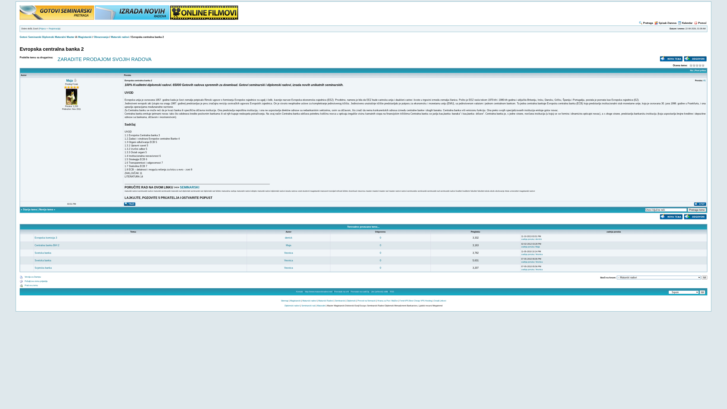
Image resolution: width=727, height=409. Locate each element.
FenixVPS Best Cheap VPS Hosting (415, 301)
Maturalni (60, 37)
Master (70, 37)
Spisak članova (667, 23)
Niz (691, 70)
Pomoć (702, 23)
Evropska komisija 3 (46, 237)
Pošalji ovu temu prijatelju (36, 281)
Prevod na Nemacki (366, 301)
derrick (288, 237)
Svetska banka (43, 252)
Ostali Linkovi (440, 301)
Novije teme (46, 209)
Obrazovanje (101, 37)
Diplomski (48, 37)
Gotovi (24, 37)
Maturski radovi (120, 37)
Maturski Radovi (325, 301)
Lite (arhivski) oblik (379, 291)
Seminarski (34, 37)
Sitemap (284, 301)
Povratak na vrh (341, 291)
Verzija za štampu (33, 277)
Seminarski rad (308, 305)
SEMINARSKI (189, 187)
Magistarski (85, 37)
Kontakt (299, 291)
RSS (392, 291)
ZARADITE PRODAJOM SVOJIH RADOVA (104, 59)
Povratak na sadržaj (360, 291)
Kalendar (687, 23)
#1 (704, 80)
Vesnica (288, 252)
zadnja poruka (527, 239)
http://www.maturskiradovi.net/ (318, 291)
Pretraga (648, 23)
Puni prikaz (700, 70)
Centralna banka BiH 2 (47, 245)
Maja (69, 80)
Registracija (54, 28)
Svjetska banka (43, 267)
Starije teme (30, 209)
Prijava (42, 28)
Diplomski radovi (292, 305)
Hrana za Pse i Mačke (387, 301)
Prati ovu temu (31, 285)
